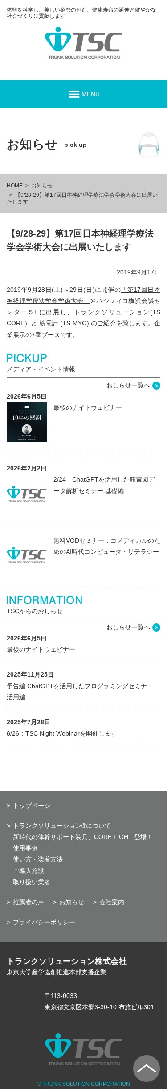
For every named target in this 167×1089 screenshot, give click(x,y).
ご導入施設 (28, 870)
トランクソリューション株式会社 (67, 961)
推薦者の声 (28, 902)
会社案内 (111, 902)
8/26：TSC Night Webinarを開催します (62, 733)
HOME (15, 186)
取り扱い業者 (31, 881)
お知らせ (42, 186)
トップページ (31, 805)
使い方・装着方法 (38, 859)
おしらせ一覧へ (128, 385)
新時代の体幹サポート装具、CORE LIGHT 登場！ (83, 836)
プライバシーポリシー (44, 922)
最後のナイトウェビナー (87, 407)
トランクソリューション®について (62, 825)
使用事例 (25, 848)
